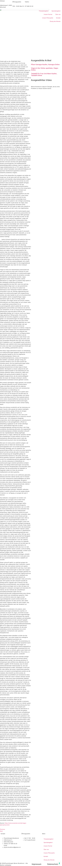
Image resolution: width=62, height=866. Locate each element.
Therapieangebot (44, 11)
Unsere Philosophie (47, 18)
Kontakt (58, 18)
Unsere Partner (48, 14)
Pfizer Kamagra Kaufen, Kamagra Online (45, 64)
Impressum (36, 864)
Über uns (57, 14)
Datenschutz (52, 864)
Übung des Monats (55, 21)
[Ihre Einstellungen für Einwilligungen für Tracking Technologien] (59, 863)
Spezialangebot (56, 11)
